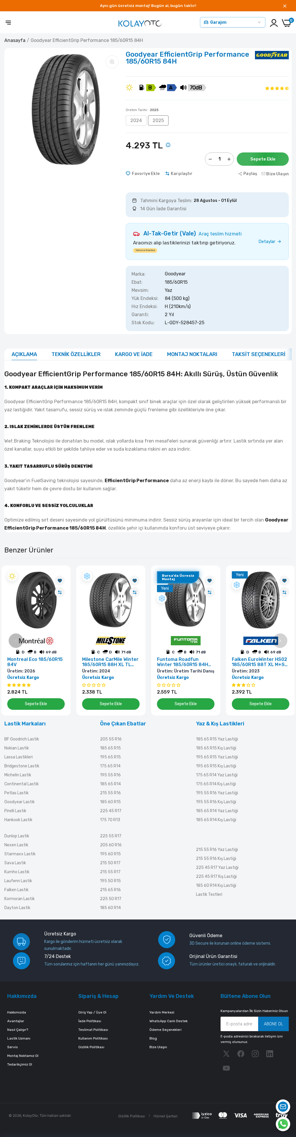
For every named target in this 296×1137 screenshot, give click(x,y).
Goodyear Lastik (19, 801)
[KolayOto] (140, 23)
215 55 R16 (110, 792)
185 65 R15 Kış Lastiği (216, 748)
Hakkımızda (16, 1012)
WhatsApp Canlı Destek (168, 1021)
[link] (60, 581)
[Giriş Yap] (274, 23)
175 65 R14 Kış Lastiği (216, 784)
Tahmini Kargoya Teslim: (166, 200)
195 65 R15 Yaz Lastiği (217, 757)
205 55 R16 (111, 739)
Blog (153, 1038)
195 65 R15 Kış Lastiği (216, 766)
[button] (277, 88)
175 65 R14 (110, 766)
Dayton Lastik (17, 907)
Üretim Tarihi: (142, 110)
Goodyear (175, 274)
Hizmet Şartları (165, 1116)
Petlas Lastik (16, 792)
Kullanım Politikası (93, 1038)
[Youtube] (226, 1068)
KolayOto (30, 1115)
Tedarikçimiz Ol (19, 1064)
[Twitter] (226, 1053)
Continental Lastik (21, 784)
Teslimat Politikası (93, 1030)
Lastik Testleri (209, 894)
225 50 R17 (110, 898)
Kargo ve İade (134, 354)
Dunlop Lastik (16, 836)
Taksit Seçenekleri (258, 354)
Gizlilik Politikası (91, 1047)
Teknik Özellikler (76, 354)
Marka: (138, 274)
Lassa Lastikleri (18, 757)
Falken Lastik (16, 889)
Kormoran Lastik (19, 898)
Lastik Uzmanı (18, 1038)
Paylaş (250, 173)
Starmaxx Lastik (20, 854)
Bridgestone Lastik (21, 766)
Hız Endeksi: (145, 306)
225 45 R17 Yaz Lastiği (217, 867)
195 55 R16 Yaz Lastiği (217, 792)
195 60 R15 (110, 854)
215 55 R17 (110, 871)
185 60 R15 (110, 801)
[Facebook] (241, 1053)
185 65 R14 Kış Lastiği (216, 819)
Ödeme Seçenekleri (165, 1030)
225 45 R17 (110, 810)
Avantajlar (15, 1021)
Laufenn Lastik (18, 880)
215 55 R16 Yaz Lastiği (217, 849)
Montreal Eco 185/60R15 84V (35, 662)
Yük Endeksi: (145, 298)
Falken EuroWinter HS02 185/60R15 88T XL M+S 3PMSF (259, 662)
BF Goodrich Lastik (21, 739)
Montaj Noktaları (192, 354)
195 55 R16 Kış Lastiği (216, 801)
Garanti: (140, 314)
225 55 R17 (110, 836)
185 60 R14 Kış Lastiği (216, 885)
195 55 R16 (110, 775)
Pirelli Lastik (15, 810)
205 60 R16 (111, 845)
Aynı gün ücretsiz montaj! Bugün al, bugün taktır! (148, 5)
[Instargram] (255, 1053)
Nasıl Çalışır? (17, 1030)
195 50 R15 (110, 880)
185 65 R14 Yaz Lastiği (217, 810)
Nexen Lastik (16, 845)
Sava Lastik (15, 862)
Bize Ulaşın (158, 1047)
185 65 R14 (110, 784)
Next (280, 640)
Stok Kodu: (143, 322)
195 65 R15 (110, 757)
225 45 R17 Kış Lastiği (216, 876)
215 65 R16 (110, 889)
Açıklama (24, 354)
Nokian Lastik (16, 748)
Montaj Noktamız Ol (22, 1056)
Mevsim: (140, 290)
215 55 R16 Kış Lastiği (216, 858)
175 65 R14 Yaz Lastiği (217, 775)
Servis (12, 1047)
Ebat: (137, 282)
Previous (16, 640)
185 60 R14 (110, 907)
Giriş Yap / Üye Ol (92, 1012)
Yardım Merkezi (161, 1012)
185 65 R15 (110, 748)
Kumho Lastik (16, 871)
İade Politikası (89, 1021)
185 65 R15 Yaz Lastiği (217, 739)
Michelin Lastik (17, 775)
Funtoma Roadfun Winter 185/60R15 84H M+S (182, 662)
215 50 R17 (110, 862)
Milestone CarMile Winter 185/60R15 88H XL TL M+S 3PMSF (110, 662)
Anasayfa (14, 40)
